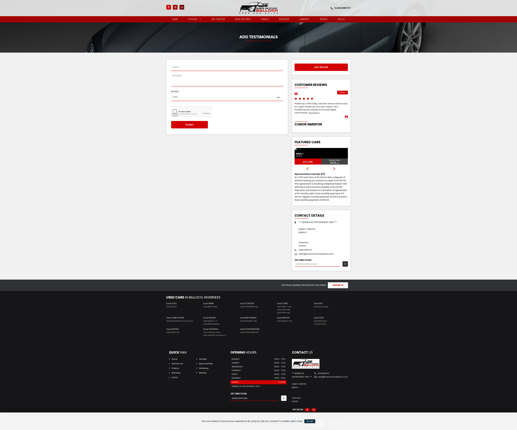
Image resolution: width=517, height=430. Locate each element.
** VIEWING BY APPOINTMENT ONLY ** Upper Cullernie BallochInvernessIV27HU (318, 234)
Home (175, 19)
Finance (265, 19)
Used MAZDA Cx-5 (210, 321)
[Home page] (258, 8)
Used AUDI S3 (171, 307)
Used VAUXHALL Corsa (211, 332)
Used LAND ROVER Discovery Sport (179, 321)
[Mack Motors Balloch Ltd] (305, 368)
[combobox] (227, 97)
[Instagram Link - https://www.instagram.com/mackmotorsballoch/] (175, 7)
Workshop (284, 19)
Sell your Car (218, 19)
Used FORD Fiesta (283, 309)
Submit (189, 125)
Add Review (321, 67)
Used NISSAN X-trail (284, 321)
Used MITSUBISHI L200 (248, 321)
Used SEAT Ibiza (320, 324)
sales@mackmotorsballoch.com (316, 254)
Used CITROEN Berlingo (249, 307)
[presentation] (307, 168)
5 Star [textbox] (175, 97)
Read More (314, 113)
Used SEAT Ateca (320, 321)
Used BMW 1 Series (210, 307)
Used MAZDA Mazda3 (211, 324)
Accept (309, 421)
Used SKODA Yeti (172, 332)
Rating (175, 92)
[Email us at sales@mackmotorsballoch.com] (181, 7)
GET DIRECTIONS (238, 394)
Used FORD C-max (284, 307)
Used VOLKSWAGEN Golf (249, 332)
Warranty (304, 19)
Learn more (296, 421)
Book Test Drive (242, 19)
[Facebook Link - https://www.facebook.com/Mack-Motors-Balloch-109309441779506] (168, 7)
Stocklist (192, 19)
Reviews (323, 19)
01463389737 (342, 7)
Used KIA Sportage (321, 307)
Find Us (341, 19)
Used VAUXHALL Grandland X (214, 335)
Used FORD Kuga (283, 312)
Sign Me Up (338, 285)
